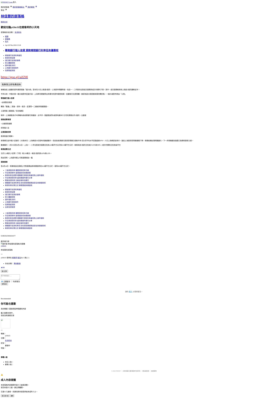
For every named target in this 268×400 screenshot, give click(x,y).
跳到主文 (4, 22)
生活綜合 (18, 32)
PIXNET (118, 371)
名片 (6, 41)
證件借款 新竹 (10, 65)
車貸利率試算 (10, 58)
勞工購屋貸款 (10, 63)
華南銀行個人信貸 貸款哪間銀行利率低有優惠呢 (31, 50)
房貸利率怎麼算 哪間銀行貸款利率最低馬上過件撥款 (24, 175)
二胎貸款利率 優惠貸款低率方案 (17, 170)
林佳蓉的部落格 (12, 16)
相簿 (6, 36)
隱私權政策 (145, 371)
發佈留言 (4, 284)
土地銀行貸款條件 (11, 68)
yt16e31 (3, 246)
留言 (19, 258)
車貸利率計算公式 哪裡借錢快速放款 (18, 185)
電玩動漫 (17, 263)
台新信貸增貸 (10, 207)
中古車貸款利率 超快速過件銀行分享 (18, 178)
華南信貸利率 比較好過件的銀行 (17, 180)
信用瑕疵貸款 (10, 70)
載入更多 (4, 271)
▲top (3, 267)
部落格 (7, 39)
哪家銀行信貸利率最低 (13, 55)
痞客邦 (14, 258)
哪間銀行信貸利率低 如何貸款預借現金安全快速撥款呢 (25, 183)
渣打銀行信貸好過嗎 (12, 60)
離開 (12, 396)
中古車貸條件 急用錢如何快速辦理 (18, 173)
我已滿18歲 (5, 396)
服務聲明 (154, 371)
